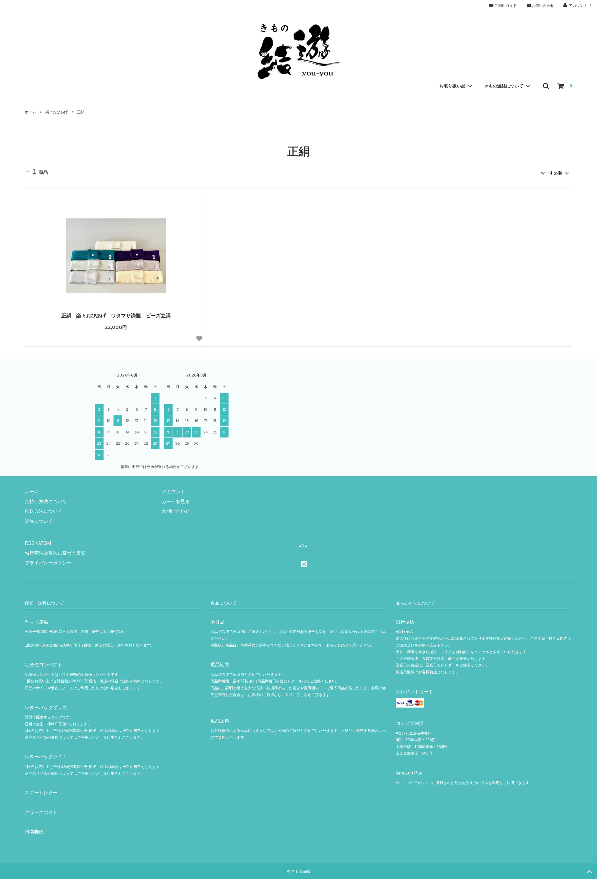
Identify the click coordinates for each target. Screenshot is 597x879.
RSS (30, 543)
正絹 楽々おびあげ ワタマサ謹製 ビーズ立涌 (116, 315)
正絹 (81, 112)
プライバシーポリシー (48, 562)
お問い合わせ (542, 5)
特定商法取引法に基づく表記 (55, 553)
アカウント (578, 5)
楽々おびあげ (56, 112)
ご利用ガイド (505, 5)
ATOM (44, 543)
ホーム (30, 112)
